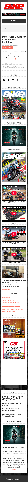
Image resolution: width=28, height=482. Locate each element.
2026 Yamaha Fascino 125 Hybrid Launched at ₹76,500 (14, 281)
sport (22, 67)
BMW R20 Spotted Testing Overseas (11, 306)
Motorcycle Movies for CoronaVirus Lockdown (14, 39)
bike (10, 64)
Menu (15, 21)
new (16, 67)
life (3, 67)
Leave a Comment (7, 47)
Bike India (14, 7)
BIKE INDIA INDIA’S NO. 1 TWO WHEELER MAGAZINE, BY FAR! (16, 478)
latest (17, 66)
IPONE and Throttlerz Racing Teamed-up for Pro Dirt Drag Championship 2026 (12, 398)
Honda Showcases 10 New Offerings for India (11, 415)
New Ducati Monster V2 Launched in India (10, 410)
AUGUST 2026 (6, 297)
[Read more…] (12, 59)
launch (22, 66)
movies (13, 67)
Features (11, 63)
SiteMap (14, 469)
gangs (11, 66)
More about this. (6, 289)
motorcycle (8, 67)
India (14, 66)
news (19, 67)
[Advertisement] (13, 371)
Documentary (5, 66)
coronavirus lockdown (17, 64)
